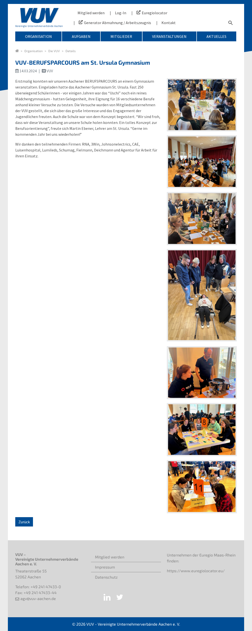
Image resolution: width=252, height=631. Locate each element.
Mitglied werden (91, 12)
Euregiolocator (154, 12)
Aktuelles (216, 36)
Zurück (24, 521)
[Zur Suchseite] (230, 23)
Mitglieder (121, 36)
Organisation (38, 36)
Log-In (120, 12)
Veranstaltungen (169, 36)
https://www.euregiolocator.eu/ (196, 570)
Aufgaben (81, 36)
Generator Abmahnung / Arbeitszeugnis (117, 22)
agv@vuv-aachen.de (38, 598)
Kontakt (168, 22)
